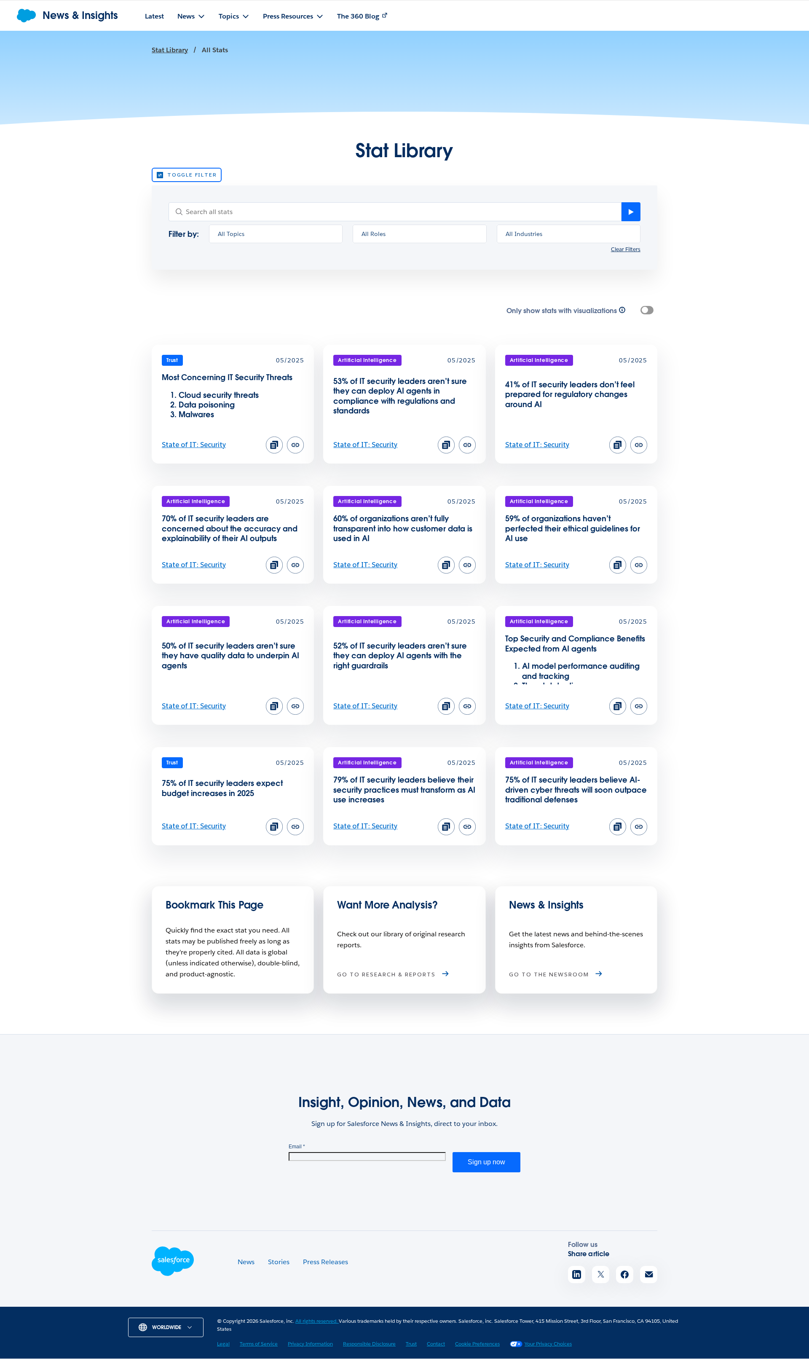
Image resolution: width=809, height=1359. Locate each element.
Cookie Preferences (477, 1343)
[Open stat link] (295, 451)
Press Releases (325, 1261)
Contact (436, 1343)
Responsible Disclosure (369, 1343)
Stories (278, 1261)
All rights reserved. (317, 1320)
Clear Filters (625, 250)
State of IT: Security (194, 444)
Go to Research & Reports (387, 974)
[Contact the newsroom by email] (648, 1274)
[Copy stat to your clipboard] (274, 445)
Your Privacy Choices (548, 1343)
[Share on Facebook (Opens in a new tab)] (624, 1274)
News (246, 1261)
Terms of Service (259, 1343)
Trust (411, 1343)
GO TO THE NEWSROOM (550, 974)
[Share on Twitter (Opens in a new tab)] (600, 1274)
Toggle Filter (192, 175)
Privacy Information (310, 1343)
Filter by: (184, 234)
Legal (223, 1343)
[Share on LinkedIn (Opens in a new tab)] (576, 1274)
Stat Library (170, 50)
